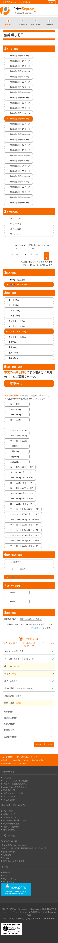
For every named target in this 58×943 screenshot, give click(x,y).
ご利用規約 (8, 811)
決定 (47, 256)
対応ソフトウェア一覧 (13, 793)
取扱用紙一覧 (9, 790)
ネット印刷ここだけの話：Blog (14, 763)
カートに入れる (43, 744)
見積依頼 (7, 855)
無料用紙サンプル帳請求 (13, 861)
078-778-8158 (10, 841)
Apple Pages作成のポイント (15, 787)
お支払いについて (11, 817)
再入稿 (6, 858)
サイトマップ (9, 882)
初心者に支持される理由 (11, 760)
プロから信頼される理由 (34, 760)
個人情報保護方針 (11, 823)
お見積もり (36, 628)
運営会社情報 (9, 830)
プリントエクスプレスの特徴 (16, 781)
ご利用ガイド (9, 777)
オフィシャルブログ (12, 879)
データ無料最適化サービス (27, 757)
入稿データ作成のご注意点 (15, 784)
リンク (6, 875)
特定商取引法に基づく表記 (15, 820)
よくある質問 (7, 757)
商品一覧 (7, 872)
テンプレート (9, 796)
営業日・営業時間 (11, 827)
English (51, 2)
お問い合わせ (9, 851)
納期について (9, 814)
